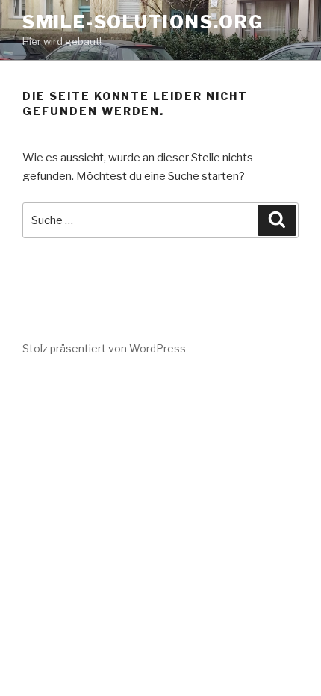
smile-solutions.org (142, 22)
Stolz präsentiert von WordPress (104, 348)
